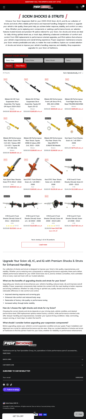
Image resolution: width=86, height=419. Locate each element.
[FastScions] (43, 7)
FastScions (17, 406)
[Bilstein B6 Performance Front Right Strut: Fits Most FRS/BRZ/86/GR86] (73, 87)
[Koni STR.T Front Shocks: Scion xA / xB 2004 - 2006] (32, 167)
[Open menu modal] (4, 7)
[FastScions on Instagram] (7, 385)
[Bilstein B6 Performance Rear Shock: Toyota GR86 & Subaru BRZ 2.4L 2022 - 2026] (32, 126)
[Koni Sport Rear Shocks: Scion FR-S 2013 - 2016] (12, 167)
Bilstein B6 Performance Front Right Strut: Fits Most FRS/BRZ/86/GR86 (74, 101)
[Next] (66, 2)
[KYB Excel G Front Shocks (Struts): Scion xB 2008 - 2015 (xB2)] (53, 203)
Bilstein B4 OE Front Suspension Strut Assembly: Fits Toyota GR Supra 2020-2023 (12, 103)
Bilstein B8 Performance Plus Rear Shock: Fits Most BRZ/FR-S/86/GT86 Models (53, 142)
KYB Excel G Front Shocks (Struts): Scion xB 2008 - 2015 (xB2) (53, 218)
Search (9, 66)
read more (6, 353)
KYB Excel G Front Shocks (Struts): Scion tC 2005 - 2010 (74, 182)
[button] (18, 416)
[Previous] (19, 2)
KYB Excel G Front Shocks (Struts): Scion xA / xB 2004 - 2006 (33, 218)
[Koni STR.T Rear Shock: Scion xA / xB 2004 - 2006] (53, 167)
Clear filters (20, 66)
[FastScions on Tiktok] (11, 385)
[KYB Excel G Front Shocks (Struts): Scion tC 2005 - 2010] (73, 167)
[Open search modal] (77, 7)
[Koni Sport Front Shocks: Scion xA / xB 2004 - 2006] (73, 126)
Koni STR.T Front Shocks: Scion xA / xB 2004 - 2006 (33, 182)
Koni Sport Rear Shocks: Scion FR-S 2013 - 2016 (12, 180)
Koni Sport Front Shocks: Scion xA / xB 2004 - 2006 (74, 140)
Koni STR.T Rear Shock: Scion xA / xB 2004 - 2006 (53, 182)
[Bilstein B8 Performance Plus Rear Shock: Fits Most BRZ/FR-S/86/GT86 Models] (53, 126)
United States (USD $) (11, 403)
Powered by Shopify (9, 408)
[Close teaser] (35, 413)
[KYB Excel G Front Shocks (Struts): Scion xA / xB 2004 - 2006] (32, 203)
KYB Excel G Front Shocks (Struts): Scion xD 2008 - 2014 (74, 218)
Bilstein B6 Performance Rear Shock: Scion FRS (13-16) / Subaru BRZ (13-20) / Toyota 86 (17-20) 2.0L (12, 143)
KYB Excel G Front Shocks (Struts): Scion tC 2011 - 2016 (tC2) (12, 218)
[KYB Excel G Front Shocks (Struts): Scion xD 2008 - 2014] (73, 203)
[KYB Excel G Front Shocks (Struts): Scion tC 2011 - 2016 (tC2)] (12, 203)
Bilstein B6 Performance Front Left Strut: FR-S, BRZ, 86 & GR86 (53, 101)
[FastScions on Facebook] (4, 385)
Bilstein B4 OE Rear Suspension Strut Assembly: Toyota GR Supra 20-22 (33, 103)
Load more (43, 245)
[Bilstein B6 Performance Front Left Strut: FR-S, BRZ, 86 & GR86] (53, 87)
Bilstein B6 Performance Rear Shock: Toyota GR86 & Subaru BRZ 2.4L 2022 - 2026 (33, 142)
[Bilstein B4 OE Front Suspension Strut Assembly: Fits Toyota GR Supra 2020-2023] (12, 87)
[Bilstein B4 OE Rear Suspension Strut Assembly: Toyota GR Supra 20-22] (32, 87)
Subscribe (79, 377)
